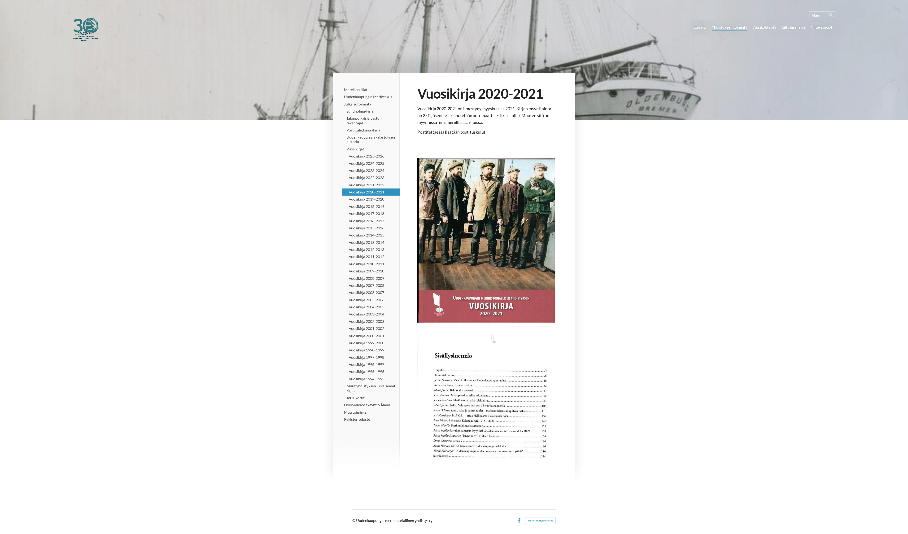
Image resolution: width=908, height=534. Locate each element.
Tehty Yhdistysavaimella (540, 520)
